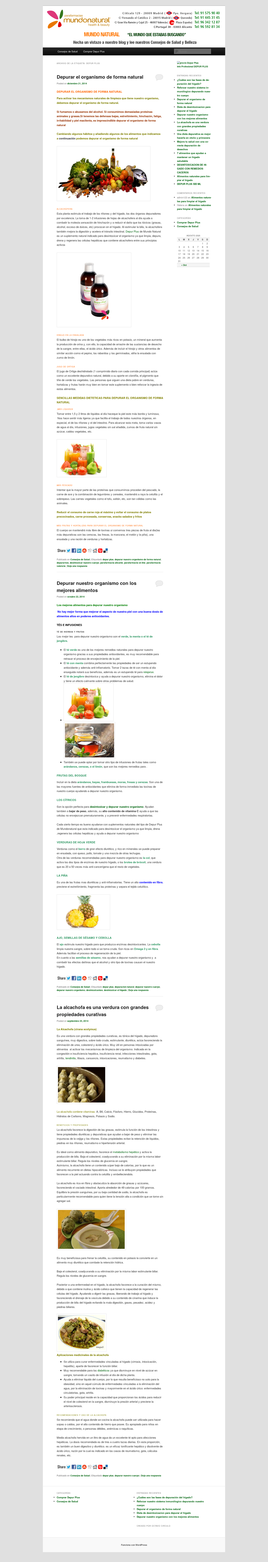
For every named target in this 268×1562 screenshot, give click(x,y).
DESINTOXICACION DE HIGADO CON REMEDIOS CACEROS (192, 168)
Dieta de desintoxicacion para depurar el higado (164, 1513)
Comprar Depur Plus (94, 51)
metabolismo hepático (126, 1152)
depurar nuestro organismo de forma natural (138, 559)
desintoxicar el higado (115, 990)
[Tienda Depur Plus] (188, 62)
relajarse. (148, 672)
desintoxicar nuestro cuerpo (84, 562)
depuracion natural (124, 986)
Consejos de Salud (67, 51)
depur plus (108, 559)
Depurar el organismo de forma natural (100, 76)
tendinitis (70, 1058)
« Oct (184, 265)
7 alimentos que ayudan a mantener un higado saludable (191, 156)
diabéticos (104, 1370)
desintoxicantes (94, 990)
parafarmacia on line (134, 562)
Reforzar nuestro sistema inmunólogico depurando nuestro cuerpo (194, 91)
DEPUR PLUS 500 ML (189, 184)
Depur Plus (132, 231)
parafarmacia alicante (111, 562)
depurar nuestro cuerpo (147, 986)
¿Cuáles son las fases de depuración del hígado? (165, 1497)
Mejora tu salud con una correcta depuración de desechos (193, 145)
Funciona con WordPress (134, 1544)
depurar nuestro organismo (71, 990)
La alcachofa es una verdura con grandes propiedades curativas (193, 126)
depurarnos (63, 562)
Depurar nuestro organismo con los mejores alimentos (168, 1516)
